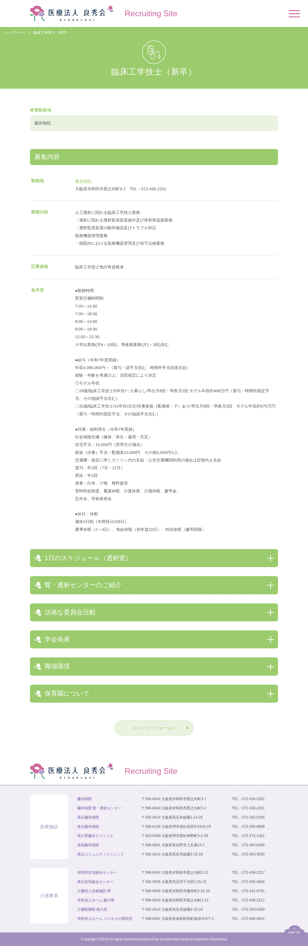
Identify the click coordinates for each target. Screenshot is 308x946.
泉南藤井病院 (88, 845)
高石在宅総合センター (95, 882)
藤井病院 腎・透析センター (99, 808)
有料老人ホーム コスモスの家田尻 (104, 919)
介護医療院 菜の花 (92, 909)
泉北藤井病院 (88, 826)
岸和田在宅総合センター (97, 872)
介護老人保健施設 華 (94, 891)
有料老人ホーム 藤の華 (95, 900)
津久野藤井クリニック (95, 836)
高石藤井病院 (88, 817)
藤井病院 (83, 181)
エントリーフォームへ (154, 727)
